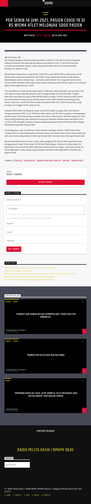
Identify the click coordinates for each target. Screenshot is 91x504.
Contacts (47, 495)
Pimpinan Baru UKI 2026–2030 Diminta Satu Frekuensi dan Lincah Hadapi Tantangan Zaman (40, 274)
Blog (28, 495)
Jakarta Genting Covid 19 (49, 161)
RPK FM (66, 161)
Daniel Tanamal (43, 35)
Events (8, 302)
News (45, 15)
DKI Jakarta (29, 161)
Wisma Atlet (77, 161)
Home (9, 495)
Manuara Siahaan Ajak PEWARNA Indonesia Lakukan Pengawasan (30, 277)
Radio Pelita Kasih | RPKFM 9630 (45, 450)
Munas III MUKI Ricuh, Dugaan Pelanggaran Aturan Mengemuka (29, 279)
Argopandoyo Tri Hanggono (16, 330)
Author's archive (45, 182)
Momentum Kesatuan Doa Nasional (18, 271)
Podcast (18, 495)
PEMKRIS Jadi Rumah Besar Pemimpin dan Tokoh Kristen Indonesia (30, 268)
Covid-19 (18, 161)
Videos (36, 495)
